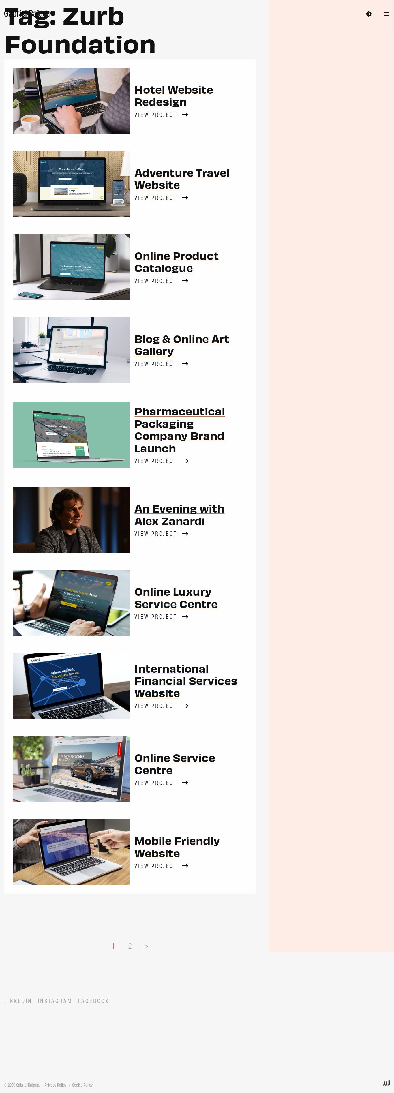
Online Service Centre (174, 763)
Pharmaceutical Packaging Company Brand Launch (179, 429)
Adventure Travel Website (182, 178)
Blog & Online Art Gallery (181, 344)
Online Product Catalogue (176, 261)
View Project (155, 114)
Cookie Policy (82, 1084)
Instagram (55, 1000)
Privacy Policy (55, 1084)
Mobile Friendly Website (177, 846)
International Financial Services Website (185, 680)
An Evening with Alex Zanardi (179, 514)
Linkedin (18, 1000)
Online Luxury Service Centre (176, 597)
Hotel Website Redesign (173, 95)
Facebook (93, 1000)
